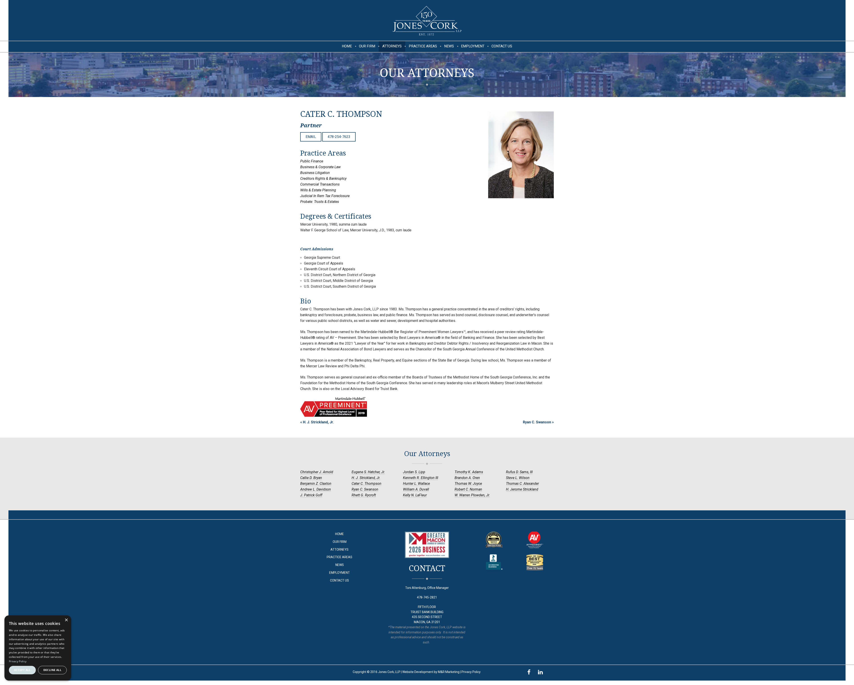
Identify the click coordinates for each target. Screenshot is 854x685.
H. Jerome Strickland (522, 489)
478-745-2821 (427, 597)
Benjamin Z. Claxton (315, 483)
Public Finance (311, 161)
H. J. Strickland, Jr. (366, 478)
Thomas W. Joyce (468, 483)
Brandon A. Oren (467, 478)
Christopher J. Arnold (316, 472)
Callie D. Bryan (311, 478)
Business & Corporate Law (320, 167)
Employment (472, 46)
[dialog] (37, 648)
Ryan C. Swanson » (538, 422)
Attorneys (392, 46)
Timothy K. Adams (469, 472)
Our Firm (367, 46)
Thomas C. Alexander (522, 483)
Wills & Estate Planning (318, 190)
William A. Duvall (416, 489)
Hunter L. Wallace (416, 483)
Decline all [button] (52, 670)
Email (311, 137)
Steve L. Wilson (518, 478)
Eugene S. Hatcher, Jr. (368, 472)
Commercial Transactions (320, 184)
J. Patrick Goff (311, 495)
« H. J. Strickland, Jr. (317, 422)
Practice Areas (423, 46)
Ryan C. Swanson (365, 489)
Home (347, 46)
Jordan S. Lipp (414, 472)
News (449, 46)
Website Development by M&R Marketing (430, 672)
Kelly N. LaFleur (415, 495)
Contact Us (501, 46)
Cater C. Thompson (366, 483)
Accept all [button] (22, 670)
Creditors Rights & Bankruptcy (323, 178)
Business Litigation (315, 173)
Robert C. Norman (468, 489)
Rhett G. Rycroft (364, 495)
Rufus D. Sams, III (519, 472)
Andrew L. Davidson (315, 489)
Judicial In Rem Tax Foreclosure (325, 196)
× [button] (66, 620)
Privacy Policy (471, 672)
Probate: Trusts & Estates (319, 202)
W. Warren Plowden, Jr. (472, 495)
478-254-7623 (339, 137)
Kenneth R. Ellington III (420, 478)
